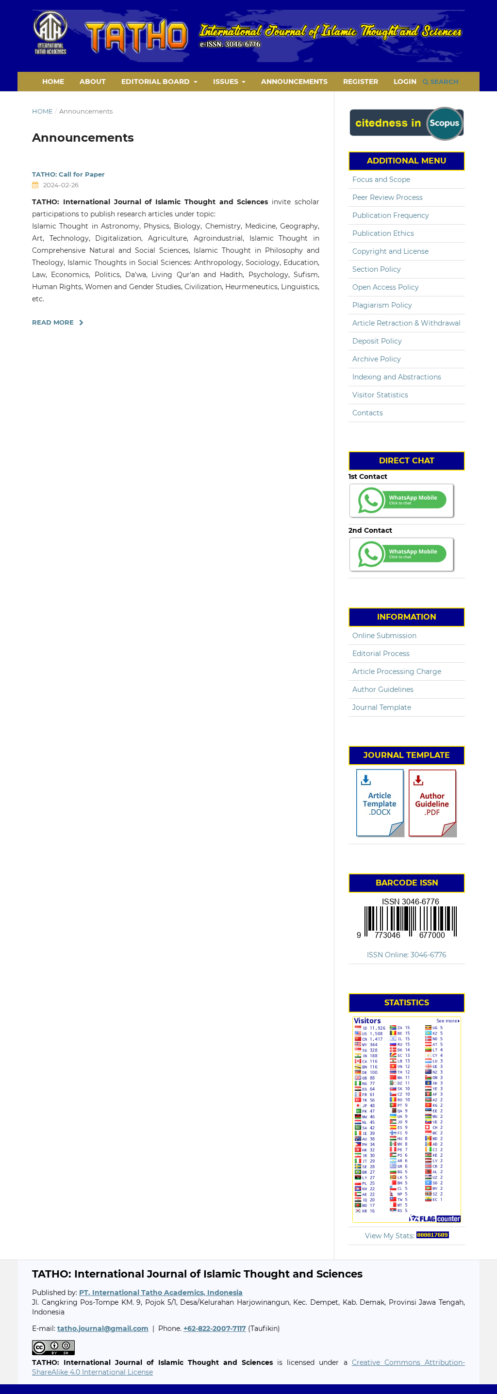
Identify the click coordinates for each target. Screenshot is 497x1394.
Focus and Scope (381, 179)
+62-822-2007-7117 (214, 1328)
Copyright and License (390, 251)
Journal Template (381, 707)
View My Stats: (389, 1235)
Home (53, 81)
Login (405, 81)
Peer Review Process (387, 197)
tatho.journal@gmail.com (103, 1328)
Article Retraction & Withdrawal (406, 323)
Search (444, 81)
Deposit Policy (377, 341)
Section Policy (376, 269)
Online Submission (384, 635)
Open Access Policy (385, 287)
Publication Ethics (383, 233)
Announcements (294, 81)
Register (360, 81)
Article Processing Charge (396, 671)
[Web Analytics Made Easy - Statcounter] (432, 1235)
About (93, 81)
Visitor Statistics (380, 395)
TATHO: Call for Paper (68, 174)
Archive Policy (376, 359)
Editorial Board (156, 81)
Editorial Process (381, 653)
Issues (226, 81)
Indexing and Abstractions (396, 377)
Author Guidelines (383, 689)
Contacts (367, 413)
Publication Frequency (390, 215)
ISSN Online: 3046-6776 (407, 955)
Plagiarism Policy (382, 305)
